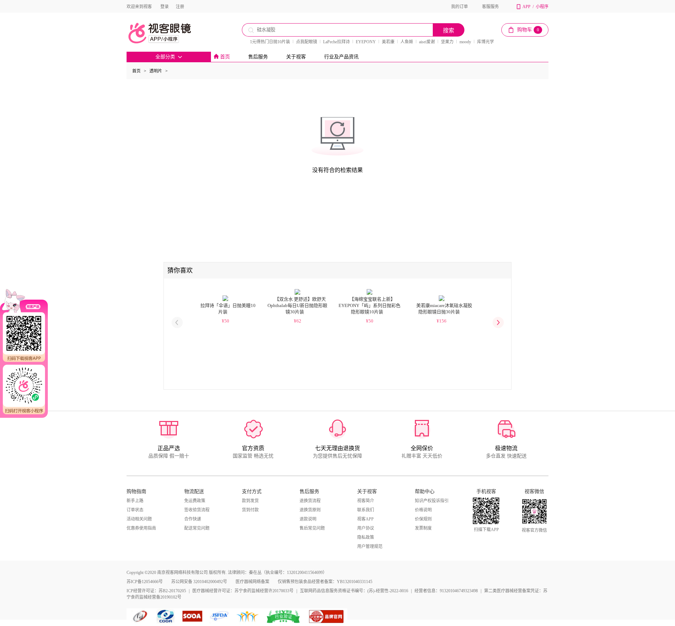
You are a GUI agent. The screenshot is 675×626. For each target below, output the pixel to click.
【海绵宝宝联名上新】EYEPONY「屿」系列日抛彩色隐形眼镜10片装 (369, 305)
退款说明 (308, 519)
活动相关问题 (139, 519)
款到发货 (250, 500)
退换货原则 (310, 509)
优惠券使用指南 (141, 528)
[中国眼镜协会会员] (167, 616)
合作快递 (192, 519)
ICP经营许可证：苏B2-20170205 (156, 590)
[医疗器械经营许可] (221, 616)
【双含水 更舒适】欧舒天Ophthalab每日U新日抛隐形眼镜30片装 (297, 305)
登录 (164, 6)
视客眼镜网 (167, 33)
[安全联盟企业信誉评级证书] (284, 616)
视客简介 (365, 500)
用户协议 (365, 528)
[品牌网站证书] (326, 616)
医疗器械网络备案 (252, 581)
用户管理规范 (369, 546)
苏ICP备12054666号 (145, 581)
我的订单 (459, 6)
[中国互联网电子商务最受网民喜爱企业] (248, 616)
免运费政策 (194, 500)
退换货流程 (310, 500)
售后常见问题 (312, 528)
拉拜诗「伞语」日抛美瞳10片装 (228, 308)
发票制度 (423, 528)
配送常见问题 (197, 528)
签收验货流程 (197, 509)
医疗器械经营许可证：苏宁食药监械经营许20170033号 (243, 590)
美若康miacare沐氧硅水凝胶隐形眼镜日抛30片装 (444, 308)
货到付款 (250, 509)
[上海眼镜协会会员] (192, 616)
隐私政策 (365, 537)
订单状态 (135, 509)
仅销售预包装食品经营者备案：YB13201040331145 (325, 581)
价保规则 (423, 519)
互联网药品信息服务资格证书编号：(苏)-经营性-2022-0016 (354, 590)
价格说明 (423, 509)
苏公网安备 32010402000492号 (199, 581)
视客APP (365, 519)
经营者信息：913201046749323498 (446, 590)
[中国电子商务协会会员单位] (141, 616)
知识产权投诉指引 (432, 500)
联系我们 (365, 509)
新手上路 (135, 500)
